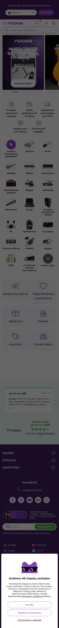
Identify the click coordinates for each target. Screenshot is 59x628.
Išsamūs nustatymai (29, 613)
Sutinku (29, 605)
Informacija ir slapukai (29, 620)
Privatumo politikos (32, 596)
